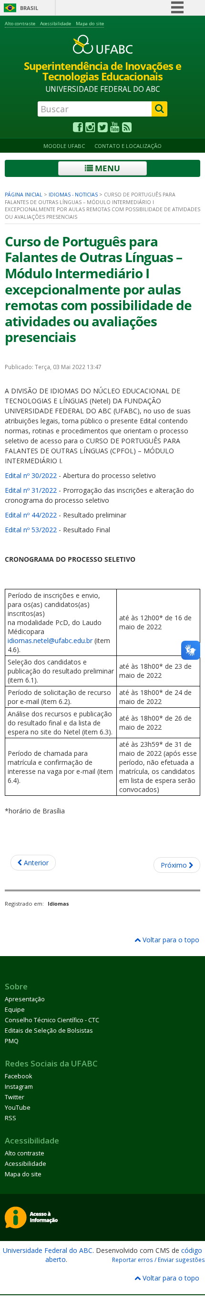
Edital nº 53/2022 (31, 529)
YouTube (18, 1108)
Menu (106, 168)
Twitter (14, 1097)
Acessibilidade (55, 23)
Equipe (15, 1010)
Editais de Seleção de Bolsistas (49, 1030)
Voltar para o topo (170, 939)
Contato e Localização (128, 145)
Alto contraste (20, 23)
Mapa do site (90, 23)
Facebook (18, 1076)
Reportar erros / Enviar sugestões (158, 1259)
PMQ (12, 1041)
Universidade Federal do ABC (47, 1250)
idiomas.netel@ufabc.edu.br (50, 640)
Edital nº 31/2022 (31, 490)
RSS (10, 1118)
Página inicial (23, 194)
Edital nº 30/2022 (31, 475)
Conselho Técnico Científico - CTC (52, 1020)
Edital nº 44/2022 (31, 514)
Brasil (29, 7)
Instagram (19, 1087)
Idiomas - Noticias (73, 194)
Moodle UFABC (64, 145)
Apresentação (25, 999)
